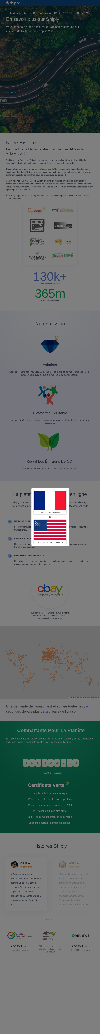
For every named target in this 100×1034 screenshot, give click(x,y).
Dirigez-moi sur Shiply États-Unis (50, 542)
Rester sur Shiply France (50, 512)
